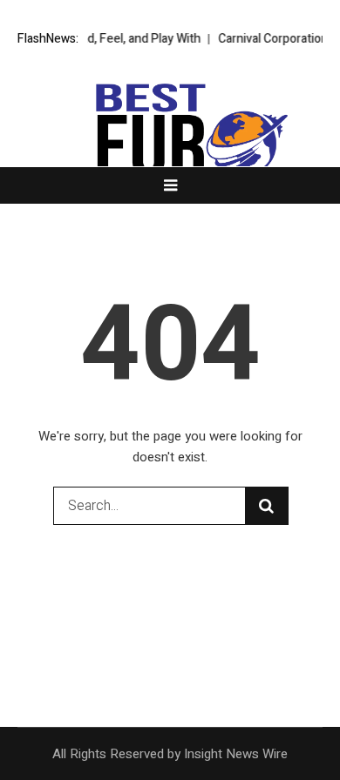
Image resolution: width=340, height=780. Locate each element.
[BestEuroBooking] (170, 165)
